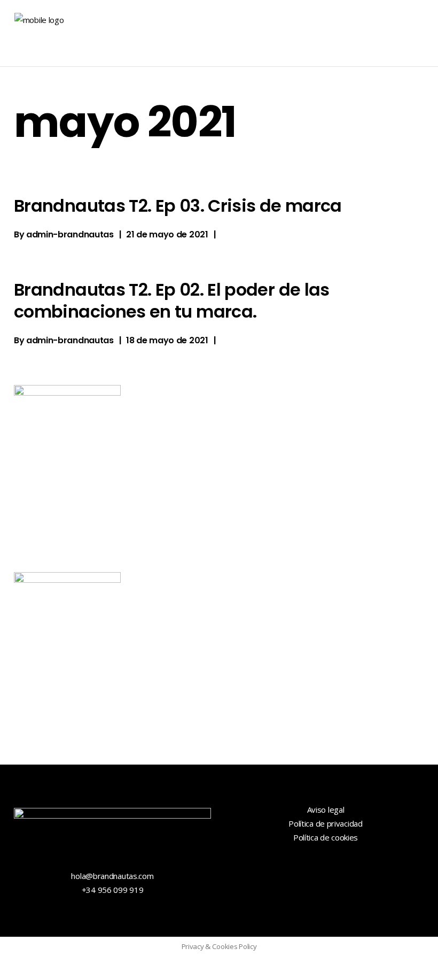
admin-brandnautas (70, 234)
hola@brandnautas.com (112, 875)
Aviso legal (326, 809)
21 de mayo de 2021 (167, 234)
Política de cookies (325, 837)
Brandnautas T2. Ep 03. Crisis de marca (178, 206)
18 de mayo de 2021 (167, 340)
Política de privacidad (325, 823)
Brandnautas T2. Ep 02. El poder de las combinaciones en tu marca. (172, 300)
